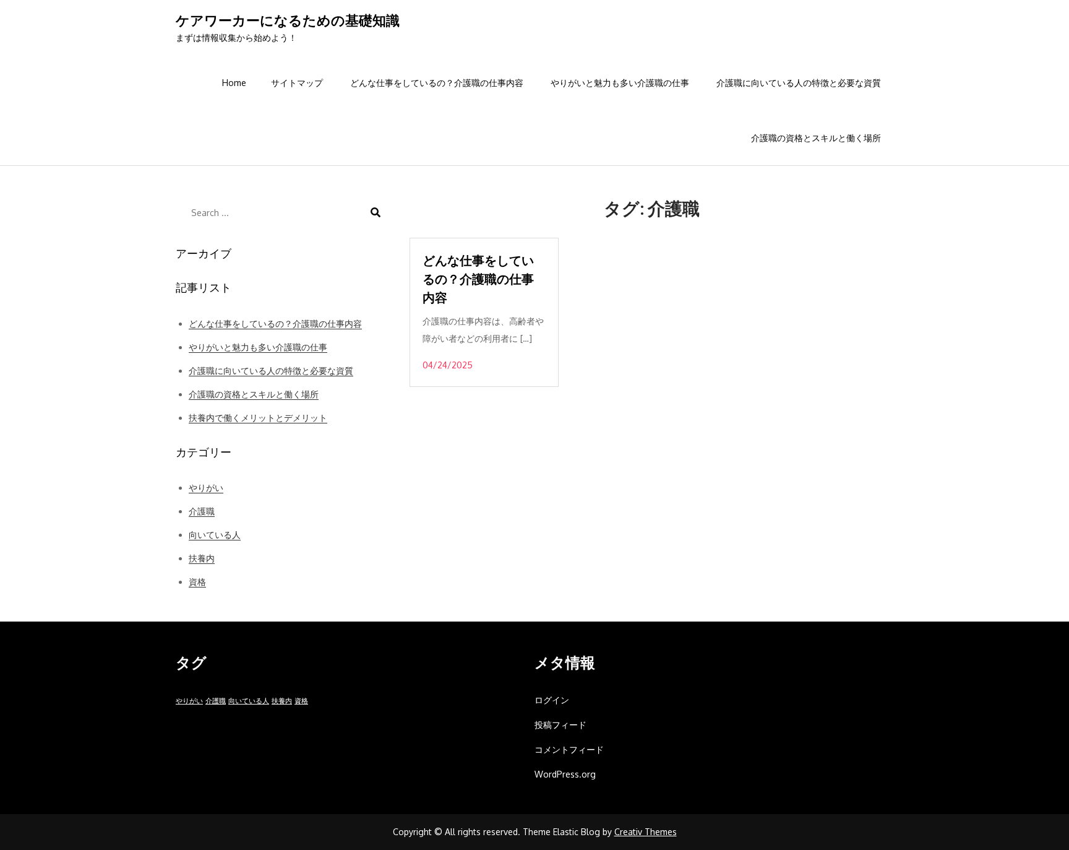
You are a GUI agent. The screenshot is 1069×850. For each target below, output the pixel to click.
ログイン (551, 700)
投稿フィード (560, 724)
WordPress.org (565, 774)
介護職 (202, 511)
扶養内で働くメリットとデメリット (258, 417)
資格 (197, 581)
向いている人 (215, 534)
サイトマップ (297, 82)
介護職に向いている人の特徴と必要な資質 (798, 82)
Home (234, 82)
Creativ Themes (645, 831)
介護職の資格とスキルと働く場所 (816, 137)
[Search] (375, 212)
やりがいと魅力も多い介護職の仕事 (620, 82)
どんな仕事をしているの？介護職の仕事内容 (436, 82)
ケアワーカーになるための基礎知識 (288, 20)
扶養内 (202, 558)
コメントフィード (569, 749)
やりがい (206, 487)
